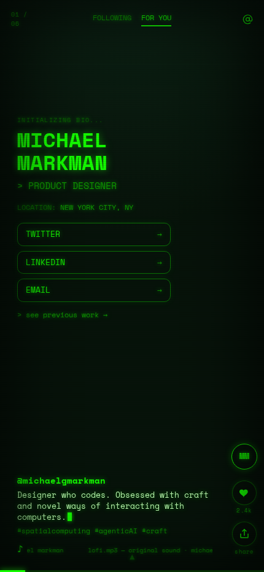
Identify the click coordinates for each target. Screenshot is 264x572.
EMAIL (94, 290)
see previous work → (66, 314)
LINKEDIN (94, 262)
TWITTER (94, 234)
